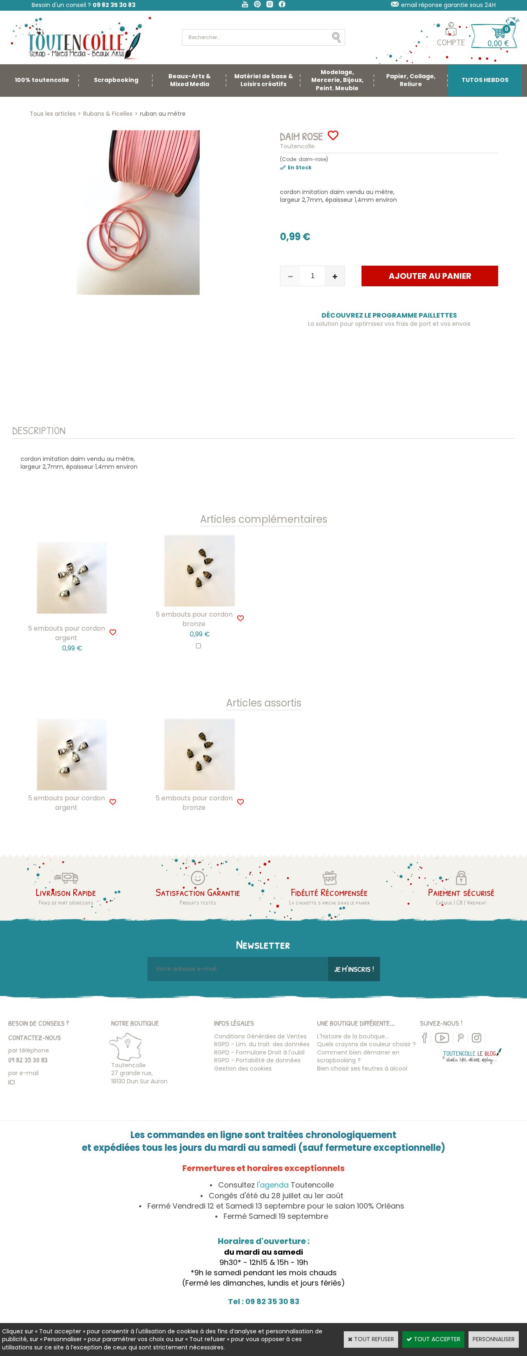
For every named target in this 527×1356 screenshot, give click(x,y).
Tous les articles (53, 114)
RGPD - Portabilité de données (257, 1060)
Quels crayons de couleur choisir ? (366, 1044)
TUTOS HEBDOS (485, 80)
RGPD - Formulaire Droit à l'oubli (259, 1052)
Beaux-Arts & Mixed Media (189, 80)
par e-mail (23, 1073)
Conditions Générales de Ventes (260, 1036)
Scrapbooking (116, 80)
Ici (11, 1082)
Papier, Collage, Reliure (411, 80)
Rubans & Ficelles (108, 114)
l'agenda (273, 1185)
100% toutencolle (42, 80)
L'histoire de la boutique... (353, 1036)
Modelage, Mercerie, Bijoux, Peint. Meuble (337, 80)
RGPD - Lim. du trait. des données (262, 1044)
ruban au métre (163, 114)
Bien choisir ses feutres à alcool (362, 1068)
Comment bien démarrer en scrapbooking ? (358, 1056)
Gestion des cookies (243, 1068)
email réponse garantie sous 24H (448, 5)
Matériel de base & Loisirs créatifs (263, 80)
